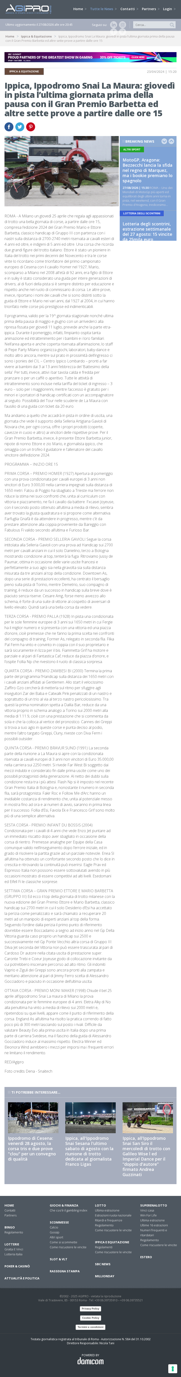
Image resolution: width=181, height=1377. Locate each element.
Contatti (128, 9)
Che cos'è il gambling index (68, 1210)
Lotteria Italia (13, 1254)
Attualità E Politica (21, 1278)
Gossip (54, 1232)
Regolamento (13, 1232)
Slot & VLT (58, 1259)
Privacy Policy (90, 1308)
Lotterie (11, 1244)
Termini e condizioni (90, 1327)
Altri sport (56, 1237)
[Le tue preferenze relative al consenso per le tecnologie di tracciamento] (172, 1368)
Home (78, 9)
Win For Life (148, 1215)
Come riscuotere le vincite (68, 1247)
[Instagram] (121, 24)
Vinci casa (147, 1210)
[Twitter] (121, 31)
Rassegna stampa (65, 1271)
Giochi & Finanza (64, 1205)
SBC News (103, 1264)
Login (168, 9)
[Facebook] (112, 31)
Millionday (104, 1276)
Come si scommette (63, 1242)
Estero (146, 1257)
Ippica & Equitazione (36, 36)
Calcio (54, 1227)
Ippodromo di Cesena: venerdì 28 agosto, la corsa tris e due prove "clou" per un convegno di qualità (32, 1148)
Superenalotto (153, 1205)
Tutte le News (102, 9)
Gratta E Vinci (13, 1249)
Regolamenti (103, 1247)
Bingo (9, 1227)
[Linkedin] (112, 24)
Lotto (100, 1205)
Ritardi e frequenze (108, 1220)
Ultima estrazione (107, 1210)
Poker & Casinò (17, 1266)
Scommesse (59, 1222)
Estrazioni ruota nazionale (113, 1215)
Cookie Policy (90, 1317)
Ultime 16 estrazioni (154, 1225)
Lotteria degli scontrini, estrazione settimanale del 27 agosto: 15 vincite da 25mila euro (147, 231)
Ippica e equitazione (112, 1242)
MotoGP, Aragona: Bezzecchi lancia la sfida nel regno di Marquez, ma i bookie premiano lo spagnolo (148, 170)
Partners (149, 9)
